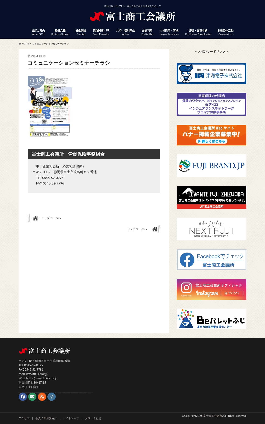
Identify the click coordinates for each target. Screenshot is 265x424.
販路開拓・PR (101, 32)
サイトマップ (71, 418)
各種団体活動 (225, 32)
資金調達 (81, 32)
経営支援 (60, 32)
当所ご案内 (38, 32)
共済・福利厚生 (125, 32)
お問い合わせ (93, 418)
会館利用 (147, 32)
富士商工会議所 (212, 416)
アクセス (24, 418)
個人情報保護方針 (46, 418)
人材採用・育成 (169, 32)
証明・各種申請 (198, 32)
